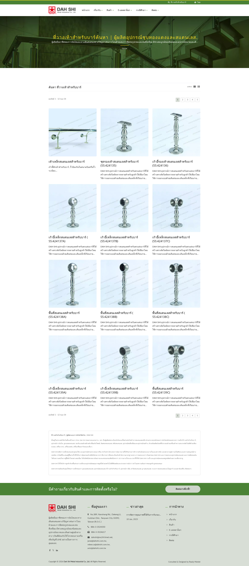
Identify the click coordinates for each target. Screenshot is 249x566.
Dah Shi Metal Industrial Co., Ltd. (77, 562)
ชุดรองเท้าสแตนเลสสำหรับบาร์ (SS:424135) (120, 163)
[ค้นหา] (169, 2)
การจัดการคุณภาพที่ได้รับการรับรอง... (143, 514)
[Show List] (198, 86)
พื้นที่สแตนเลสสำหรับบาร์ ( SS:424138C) (168, 315)
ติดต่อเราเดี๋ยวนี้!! (183, 489)
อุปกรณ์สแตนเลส (100, 469)
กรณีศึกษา (141, 10)
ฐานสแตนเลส (146, 469)
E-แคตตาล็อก (124, 10)
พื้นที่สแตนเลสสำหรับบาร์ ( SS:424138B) (117, 315)
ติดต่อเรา (188, 469)
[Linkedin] (57, 550)
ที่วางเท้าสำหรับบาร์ (113, 469)
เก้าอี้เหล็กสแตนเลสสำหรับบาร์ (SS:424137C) (171, 239)
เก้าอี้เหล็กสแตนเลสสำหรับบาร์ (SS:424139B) (119, 390)
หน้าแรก (86, 10)
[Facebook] (49, 550)
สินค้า (109, 10)
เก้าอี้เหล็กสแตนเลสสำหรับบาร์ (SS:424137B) (119, 239)
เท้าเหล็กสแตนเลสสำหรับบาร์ (67, 161)
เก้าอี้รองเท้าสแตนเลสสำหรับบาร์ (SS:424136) (172, 163)
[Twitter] (53, 550)
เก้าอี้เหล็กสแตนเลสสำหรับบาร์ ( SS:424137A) (68, 239)
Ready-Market (194, 562)
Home (124, 48)
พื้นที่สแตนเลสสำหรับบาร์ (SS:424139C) (167, 390)
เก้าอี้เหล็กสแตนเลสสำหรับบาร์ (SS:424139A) (67, 390)
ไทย (198, 2)
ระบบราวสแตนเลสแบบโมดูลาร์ (162, 469)
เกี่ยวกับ (97, 10)
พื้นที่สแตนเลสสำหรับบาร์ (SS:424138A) (64, 315)
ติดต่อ (154, 10)
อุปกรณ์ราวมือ (125, 469)
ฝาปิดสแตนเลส (136, 469)
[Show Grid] (194, 86)
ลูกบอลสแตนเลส (87, 469)
